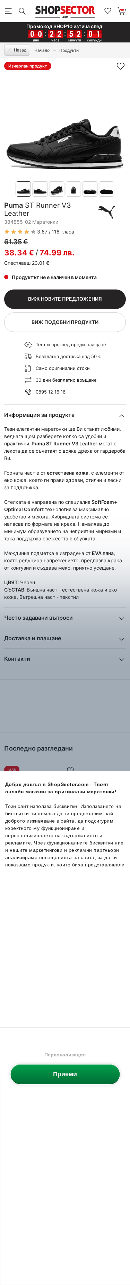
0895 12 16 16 (51, 392)
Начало (42, 50)
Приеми (65, 1074)
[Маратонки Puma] (107, 211)
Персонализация (65, 1054)
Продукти (69, 50)
